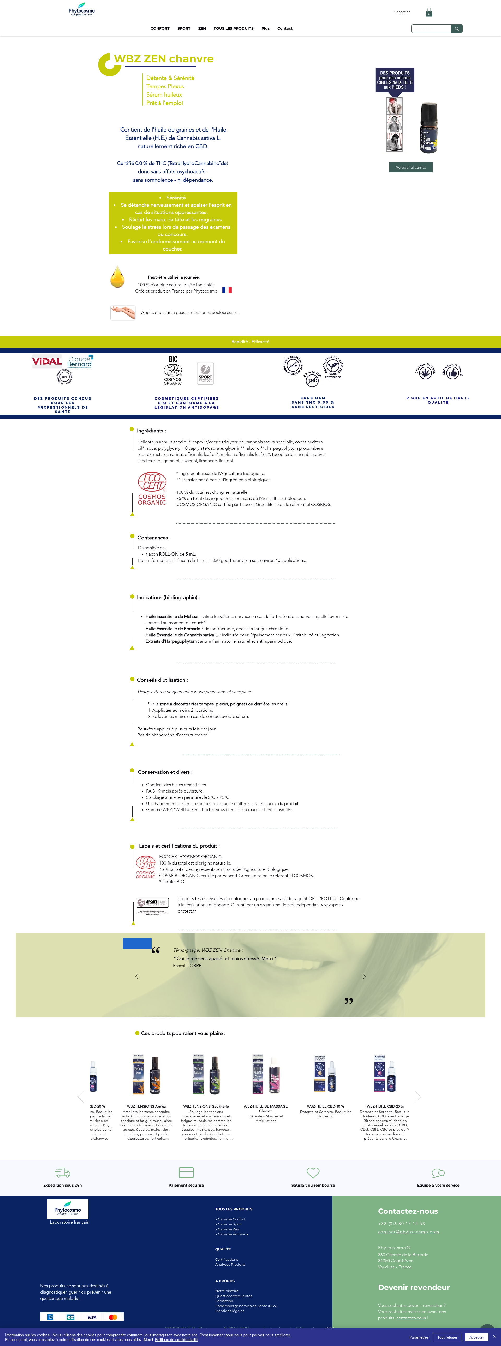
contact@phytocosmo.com (408, 1231)
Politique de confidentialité (176, 1339)
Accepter (476, 1337)
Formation (224, 1301)
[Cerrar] (495, 1337)
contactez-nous (411, 1317)
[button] (429, 12)
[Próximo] (364, 977)
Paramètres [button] (419, 1337)
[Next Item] (418, 1096)
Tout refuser (447, 1337)
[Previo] (136, 977)
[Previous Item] (81, 1096)
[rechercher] (457, 29)
